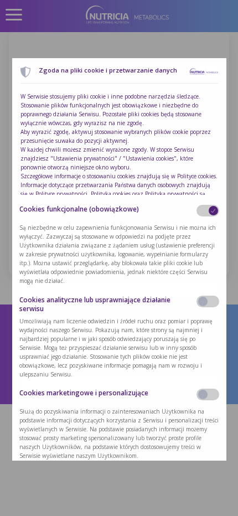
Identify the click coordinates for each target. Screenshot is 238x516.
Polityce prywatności (61, 194)
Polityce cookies (196, 176)
